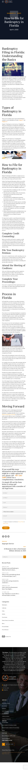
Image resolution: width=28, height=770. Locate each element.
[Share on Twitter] (6, 536)
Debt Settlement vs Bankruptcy (7, 711)
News (19, 13)
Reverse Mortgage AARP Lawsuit (8, 735)
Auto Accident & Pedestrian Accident (9, 725)
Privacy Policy (21, 521)
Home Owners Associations (8, 620)
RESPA (3, 730)
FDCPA (3, 614)
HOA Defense (4, 705)
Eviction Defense (5, 713)
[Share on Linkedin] (8, 536)
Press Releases (5, 629)
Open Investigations (6, 738)
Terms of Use (5, 523)
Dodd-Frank (4, 733)
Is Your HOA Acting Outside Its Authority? (10, 581)
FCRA (3, 611)
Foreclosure (4, 617)
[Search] (24, 557)
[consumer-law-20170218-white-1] (14, 678)
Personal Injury (5, 626)
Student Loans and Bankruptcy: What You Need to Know (10, 569)
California (4, 608)
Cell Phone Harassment (6, 718)
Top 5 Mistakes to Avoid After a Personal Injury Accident (10, 594)
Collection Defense (5, 716)
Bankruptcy (11, 13)
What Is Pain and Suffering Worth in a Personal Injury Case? (11, 575)
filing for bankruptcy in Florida (8, 414)
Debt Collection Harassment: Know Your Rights (10, 588)
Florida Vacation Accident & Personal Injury (10, 727)
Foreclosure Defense (6, 703)
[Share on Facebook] (3, 536)
